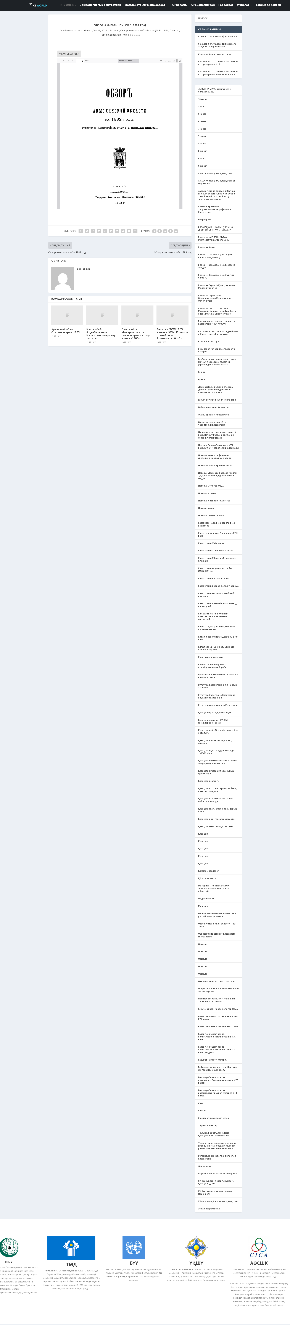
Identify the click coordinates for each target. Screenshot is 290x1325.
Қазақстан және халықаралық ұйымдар (215, 741)
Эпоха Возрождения (209, 1208)
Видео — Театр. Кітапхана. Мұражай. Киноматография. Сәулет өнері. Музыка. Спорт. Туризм (218, 311)
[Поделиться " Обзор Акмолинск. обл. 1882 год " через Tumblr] (99, 231)
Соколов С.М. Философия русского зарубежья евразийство (217, 45)
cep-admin (84, 30)
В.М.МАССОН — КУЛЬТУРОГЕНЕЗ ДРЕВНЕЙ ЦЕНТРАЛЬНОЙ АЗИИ (215, 228)
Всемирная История (209, 341)
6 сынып (202, 121)
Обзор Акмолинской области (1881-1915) (144, 30)
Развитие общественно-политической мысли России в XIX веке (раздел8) (216, 1049)
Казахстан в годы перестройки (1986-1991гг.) (215, 569)
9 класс (202, 158)
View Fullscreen (69, 53)
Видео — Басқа (206, 247)
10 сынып (203, 99)
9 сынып (202, 165)
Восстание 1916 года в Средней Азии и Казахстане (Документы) (218, 333)
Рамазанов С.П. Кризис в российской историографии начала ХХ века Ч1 (218, 73)
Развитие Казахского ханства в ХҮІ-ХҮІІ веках (218, 1017)
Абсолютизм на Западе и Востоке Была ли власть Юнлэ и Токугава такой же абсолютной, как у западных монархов (216, 195)
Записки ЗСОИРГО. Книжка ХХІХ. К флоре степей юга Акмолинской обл (172, 333)
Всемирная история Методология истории (216, 350)
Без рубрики (204, 219)
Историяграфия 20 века (211, 515)
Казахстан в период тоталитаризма (218, 585)
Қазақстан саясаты (208, 780)
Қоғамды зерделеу (208, 870)
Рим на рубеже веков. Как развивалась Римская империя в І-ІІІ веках (218, 1093)
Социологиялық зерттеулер (213, 1118)
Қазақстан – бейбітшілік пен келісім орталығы (218, 731)
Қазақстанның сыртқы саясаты (215, 826)
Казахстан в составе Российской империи (216, 594)
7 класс (202, 128)
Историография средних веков (215, 465)
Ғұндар (202, 379)
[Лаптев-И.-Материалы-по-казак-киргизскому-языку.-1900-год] (137, 315)
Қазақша (203, 833)
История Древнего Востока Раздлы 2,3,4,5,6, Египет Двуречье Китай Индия (217, 475)
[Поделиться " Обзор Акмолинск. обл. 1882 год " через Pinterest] (105, 231)
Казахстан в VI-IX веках (211, 543)
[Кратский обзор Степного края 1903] (67, 315)
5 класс (202, 106)
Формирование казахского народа (217, 1173)
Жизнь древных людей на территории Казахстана (212, 423)
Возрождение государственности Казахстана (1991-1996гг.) (216, 322)
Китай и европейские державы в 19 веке (217, 638)
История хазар (206, 508)
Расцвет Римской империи (212, 1059)
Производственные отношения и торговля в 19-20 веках (216, 1000)
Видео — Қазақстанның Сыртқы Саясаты (216, 276)
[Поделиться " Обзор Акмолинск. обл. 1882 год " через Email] (129, 231)
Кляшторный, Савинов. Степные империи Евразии (216, 648)
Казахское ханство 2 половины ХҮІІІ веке (218, 534)
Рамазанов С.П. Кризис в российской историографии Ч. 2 (218, 63)
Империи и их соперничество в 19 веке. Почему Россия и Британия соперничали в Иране (217, 435)
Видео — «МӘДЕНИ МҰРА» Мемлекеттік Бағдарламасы (213, 238)
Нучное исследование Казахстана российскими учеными (217, 915)
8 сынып (114, 30)
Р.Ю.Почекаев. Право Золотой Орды (218, 1008)
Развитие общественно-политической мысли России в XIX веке (216, 1036)
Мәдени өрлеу (206, 898)
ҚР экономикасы (207, 878)
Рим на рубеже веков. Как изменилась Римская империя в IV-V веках (218, 1080)
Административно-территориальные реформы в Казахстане (214, 209)
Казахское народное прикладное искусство (216, 524)
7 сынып (202, 136)
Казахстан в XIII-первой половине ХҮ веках (217, 559)
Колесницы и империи (210, 657)
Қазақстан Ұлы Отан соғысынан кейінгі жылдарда (215, 800)
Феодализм (204, 1166)
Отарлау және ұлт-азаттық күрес (216, 981)
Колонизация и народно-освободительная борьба (212, 666)
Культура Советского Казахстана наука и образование (216, 696)
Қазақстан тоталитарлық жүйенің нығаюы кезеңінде (217, 789)
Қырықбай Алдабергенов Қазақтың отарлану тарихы (101, 333)
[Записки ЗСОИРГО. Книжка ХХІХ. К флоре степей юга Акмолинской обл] (172, 315)
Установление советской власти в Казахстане (217, 1157)
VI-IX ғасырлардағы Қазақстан (215, 173)
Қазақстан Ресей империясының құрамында (216, 772)
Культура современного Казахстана (218, 705)
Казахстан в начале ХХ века (213, 578)
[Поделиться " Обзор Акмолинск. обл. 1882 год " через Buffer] (117, 231)
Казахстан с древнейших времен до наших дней (218, 605)
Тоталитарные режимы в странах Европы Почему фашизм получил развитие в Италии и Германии (217, 1146)
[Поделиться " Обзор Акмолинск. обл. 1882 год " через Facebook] (81, 231)
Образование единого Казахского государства (216, 935)
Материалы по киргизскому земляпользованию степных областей (213, 888)
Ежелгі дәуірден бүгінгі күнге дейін (217, 399)
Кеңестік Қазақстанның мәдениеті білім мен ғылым (217, 628)
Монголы (203, 906)
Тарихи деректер (110, 34)
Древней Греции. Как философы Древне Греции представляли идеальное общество (215, 389)
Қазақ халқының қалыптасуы (214, 712)
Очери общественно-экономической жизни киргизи (218, 990)
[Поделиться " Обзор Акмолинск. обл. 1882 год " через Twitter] (87, 231)
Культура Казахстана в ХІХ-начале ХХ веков (217, 686)
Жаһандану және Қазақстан (213, 407)
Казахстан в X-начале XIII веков (215, 550)
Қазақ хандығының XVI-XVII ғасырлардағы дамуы (213, 721)
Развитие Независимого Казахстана (218, 1026)
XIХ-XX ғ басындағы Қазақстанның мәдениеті (217, 182)
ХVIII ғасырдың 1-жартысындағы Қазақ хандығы (216, 1182)
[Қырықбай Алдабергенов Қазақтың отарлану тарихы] (102, 315)
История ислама (207, 493)
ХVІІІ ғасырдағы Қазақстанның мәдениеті (215, 1192)
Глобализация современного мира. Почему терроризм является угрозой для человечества (217, 362)
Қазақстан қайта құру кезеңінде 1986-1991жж (216, 752)
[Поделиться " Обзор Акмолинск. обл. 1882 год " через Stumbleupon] (123, 231)
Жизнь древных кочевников (213, 414)
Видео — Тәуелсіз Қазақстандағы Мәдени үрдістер (216, 286)
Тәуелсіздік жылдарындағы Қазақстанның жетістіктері (213, 1134)
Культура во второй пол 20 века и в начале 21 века (218, 676)
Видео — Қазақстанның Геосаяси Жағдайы (216, 266)
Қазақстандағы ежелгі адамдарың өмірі (217, 810)
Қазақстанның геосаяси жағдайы (216, 819)
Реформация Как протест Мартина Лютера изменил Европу (217, 1068)
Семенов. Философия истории (214, 54)
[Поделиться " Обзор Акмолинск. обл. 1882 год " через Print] (135, 231)
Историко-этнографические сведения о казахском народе (214, 456)
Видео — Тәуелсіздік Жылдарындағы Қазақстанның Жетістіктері (215, 298)
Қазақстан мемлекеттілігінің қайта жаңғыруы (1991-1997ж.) (217, 762)
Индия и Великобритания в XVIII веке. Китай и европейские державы (218, 446)
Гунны (201, 372)
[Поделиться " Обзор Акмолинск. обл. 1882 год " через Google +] (93, 231)
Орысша (174, 30)
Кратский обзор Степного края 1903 (65, 330)
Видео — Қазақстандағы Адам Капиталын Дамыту (215, 256)
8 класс (202, 143)
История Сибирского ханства (214, 500)
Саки (200, 1103)
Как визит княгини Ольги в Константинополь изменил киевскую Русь (213, 616)
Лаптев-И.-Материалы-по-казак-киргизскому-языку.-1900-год (135, 333)
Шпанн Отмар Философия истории (217, 36)
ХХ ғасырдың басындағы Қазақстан (218, 1201)
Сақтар (202, 1110)
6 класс (202, 113)
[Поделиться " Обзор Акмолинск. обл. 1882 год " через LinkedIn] (111, 231)
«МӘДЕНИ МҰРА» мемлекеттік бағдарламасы (214, 90)
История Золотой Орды (211, 485)
